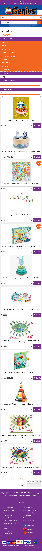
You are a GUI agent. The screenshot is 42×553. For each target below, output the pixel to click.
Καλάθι (38, 125)
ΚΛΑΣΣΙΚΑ (5, 42)
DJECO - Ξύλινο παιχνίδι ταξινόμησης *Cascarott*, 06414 (21, 278)
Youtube (30, 532)
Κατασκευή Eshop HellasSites (30, 548)
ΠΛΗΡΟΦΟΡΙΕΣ (8, 508)
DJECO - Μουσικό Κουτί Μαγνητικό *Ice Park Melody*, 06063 (21, 152)
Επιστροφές (27, 515)
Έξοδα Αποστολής (29, 518)
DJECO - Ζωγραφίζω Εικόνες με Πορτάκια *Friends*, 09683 (21, 183)
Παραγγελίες (8, 533)
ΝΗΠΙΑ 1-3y (5, 66)
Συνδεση (6, 526)
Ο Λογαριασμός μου (10, 523)
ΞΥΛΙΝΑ (4, 46)
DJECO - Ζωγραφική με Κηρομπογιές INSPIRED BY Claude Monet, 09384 (21, 342)
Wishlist (31, 125)
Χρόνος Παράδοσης (29, 520)
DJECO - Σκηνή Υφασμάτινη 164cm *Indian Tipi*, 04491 (21, 404)
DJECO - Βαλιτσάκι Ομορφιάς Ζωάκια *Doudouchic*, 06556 (21, 309)
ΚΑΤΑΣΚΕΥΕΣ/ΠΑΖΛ (8, 49)
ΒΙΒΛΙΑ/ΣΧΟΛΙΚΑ (7, 70)
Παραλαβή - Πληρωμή (30, 513)
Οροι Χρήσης (7, 515)
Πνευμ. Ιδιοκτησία (9, 518)
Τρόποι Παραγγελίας (30, 510)
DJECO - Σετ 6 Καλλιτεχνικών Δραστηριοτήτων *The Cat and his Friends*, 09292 (21, 247)
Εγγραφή (6, 528)
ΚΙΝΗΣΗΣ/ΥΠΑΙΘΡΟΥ (8, 56)
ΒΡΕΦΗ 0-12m (6, 63)
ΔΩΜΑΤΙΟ (5, 59)
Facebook (30, 526)
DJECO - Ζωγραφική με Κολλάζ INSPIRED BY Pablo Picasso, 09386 (21, 436)
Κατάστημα (7, 513)
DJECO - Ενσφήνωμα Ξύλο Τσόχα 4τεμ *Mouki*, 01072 (21, 372)
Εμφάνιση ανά (30, 481)
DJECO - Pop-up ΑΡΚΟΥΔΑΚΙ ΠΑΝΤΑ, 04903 (21, 120)
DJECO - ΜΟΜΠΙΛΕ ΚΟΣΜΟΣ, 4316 (21, 215)
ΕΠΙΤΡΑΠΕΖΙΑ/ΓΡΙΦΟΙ (8, 53)
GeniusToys (21, 10)
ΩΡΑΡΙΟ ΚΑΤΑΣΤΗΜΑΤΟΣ (11, 520)
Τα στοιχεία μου (9, 531)
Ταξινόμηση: (22, 485)
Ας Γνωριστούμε (8, 510)
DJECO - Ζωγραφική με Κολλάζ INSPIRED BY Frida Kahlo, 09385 (21, 467)
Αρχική (2, 31)
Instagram (30, 529)
